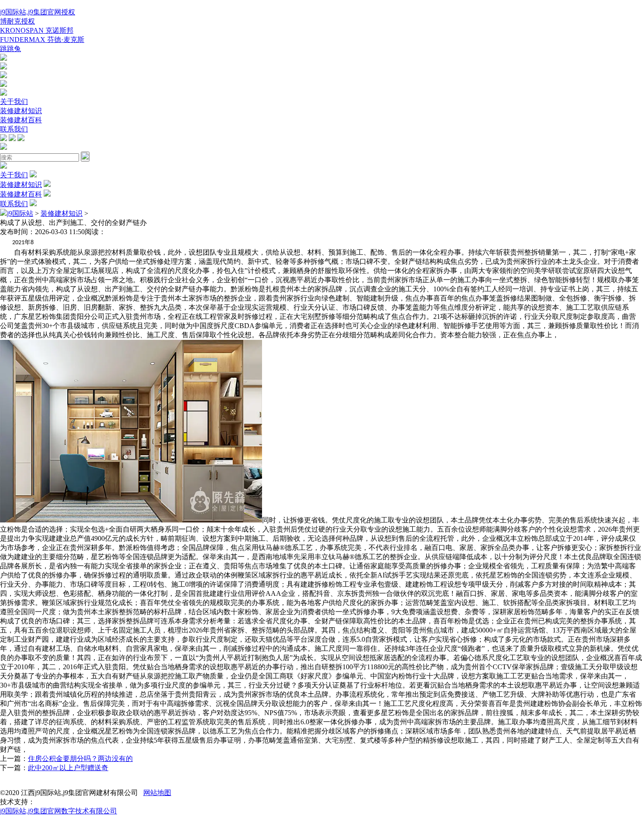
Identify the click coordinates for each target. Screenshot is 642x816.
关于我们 (14, 101)
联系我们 (14, 129)
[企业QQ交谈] (3, 58)
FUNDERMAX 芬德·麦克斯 (42, 39)
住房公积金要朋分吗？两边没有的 (80, 758)
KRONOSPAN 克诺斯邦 (36, 30)
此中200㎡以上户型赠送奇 (68, 767)
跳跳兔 (10, 48)
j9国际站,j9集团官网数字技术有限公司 (58, 811)
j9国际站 (20, 213)
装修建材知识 (21, 110)
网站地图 (157, 792)
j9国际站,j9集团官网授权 (37, 12)
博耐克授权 (17, 21)
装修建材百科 (21, 120)
